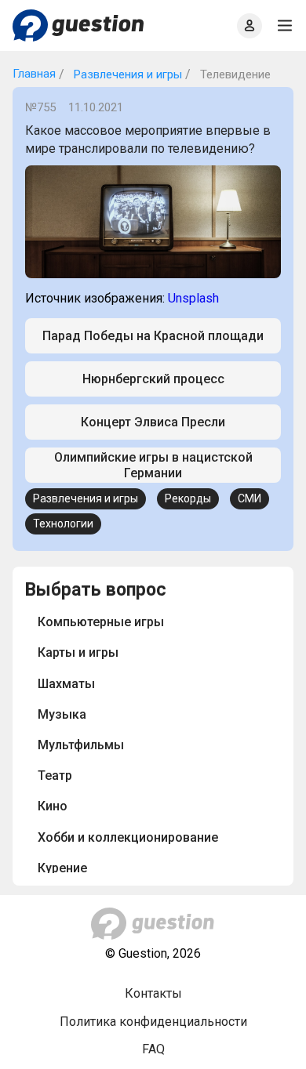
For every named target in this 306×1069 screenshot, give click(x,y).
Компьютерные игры (101, 621)
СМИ (249, 498)
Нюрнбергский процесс (153, 378)
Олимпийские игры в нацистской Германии (153, 465)
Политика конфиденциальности (153, 1021)
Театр (55, 775)
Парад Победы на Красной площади (153, 335)
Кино (52, 806)
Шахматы (66, 683)
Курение (62, 868)
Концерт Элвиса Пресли (153, 422)
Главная (34, 74)
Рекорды (188, 498)
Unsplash (193, 298)
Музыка (62, 714)
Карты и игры (78, 652)
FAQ (153, 1049)
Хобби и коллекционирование (128, 837)
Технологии (63, 523)
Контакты (153, 993)
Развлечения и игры (126, 74)
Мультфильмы (81, 744)
